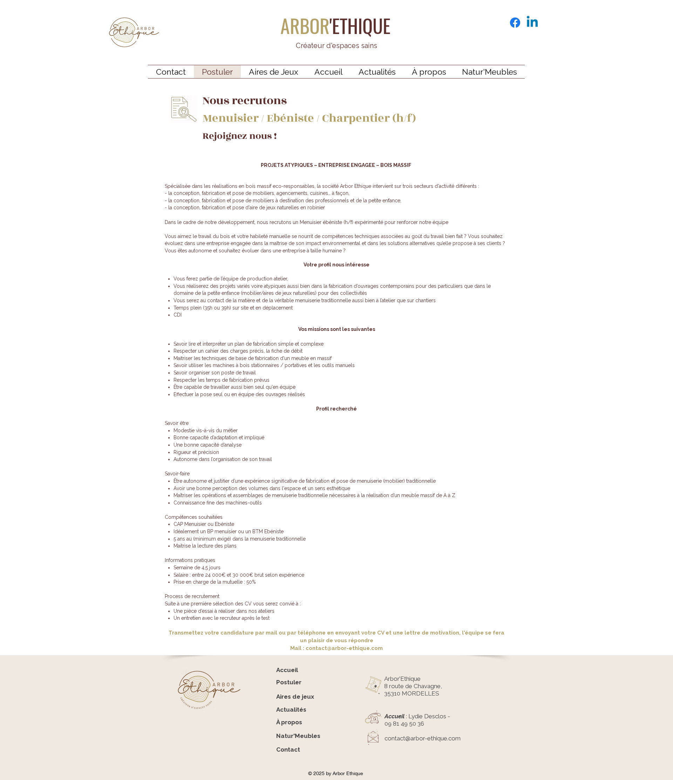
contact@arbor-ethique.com (344, 648)
